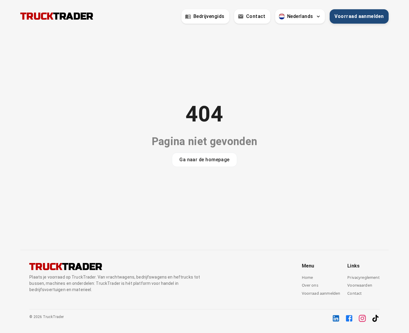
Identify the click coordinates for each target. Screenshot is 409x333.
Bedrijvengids (209, 16)
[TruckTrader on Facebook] (349, 318)
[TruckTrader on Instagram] (362, 318)
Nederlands (300, 16)
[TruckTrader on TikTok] (375, 318)
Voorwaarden (359, 285)
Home (307, 277)
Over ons (310, 285)
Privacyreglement (363, 277)
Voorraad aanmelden (359, 16)
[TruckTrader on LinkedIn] (336, 318)
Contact (256, 16)
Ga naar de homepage (204, 159)
